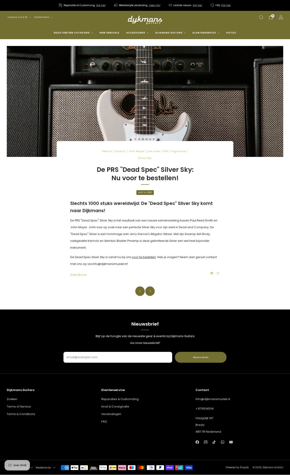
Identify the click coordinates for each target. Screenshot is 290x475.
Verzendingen (111, 414)
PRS (166, 151)
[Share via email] (218, 273)
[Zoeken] (261, 17)
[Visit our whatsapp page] (222, 442)
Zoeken (12, 399)
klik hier (101, 5)
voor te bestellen (144, 257)
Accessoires (135, 32)
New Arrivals (109, 32)
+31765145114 (205, 408)
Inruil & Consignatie (115, 406)
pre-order (154, 151)
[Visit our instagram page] (205, 442)
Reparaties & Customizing (120, 399)
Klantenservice (204, 32)
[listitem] (82, 5)
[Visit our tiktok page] (214, 442)
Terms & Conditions (21, 414)
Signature (179, 151)
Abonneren (201, 357)
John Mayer (137, 151)
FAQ (104, 421)
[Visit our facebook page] (197, 442)
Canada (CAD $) (17, 17)
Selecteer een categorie (72, 32)
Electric (107, 151)
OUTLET (231, 32)
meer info (154, 5)
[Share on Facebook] (212, 273)
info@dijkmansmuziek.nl (213, 399)
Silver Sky (145, 158)
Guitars (120, 151)
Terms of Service (19, 406)
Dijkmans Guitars (169, 32)
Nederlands (41, 17)
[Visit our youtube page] (231, 442)
